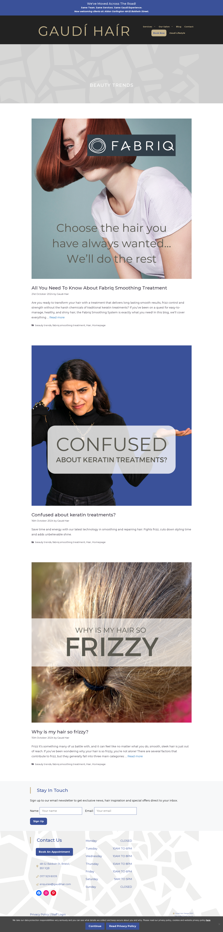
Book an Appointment (54, 851)
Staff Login (58, 914)
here (208, 920)
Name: (35, 811)
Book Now (159, 33)
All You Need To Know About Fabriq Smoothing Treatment (99, 288)
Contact (188, 26)
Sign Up (38, 821)
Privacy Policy (39, 914)
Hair (88, 325)
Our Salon (164, 26)
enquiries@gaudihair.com (55, 884)
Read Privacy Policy (122, 926)
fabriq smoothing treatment (68, 325)
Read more (57, 317)
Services (147, 26)
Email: (89, 811)
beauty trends (43, 325)
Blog (178, 26)
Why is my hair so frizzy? (60, 732)
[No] (219, 924)
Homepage (99, 325)
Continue (95, 926)
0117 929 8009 (48, 876)
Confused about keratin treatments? (74, 515)
